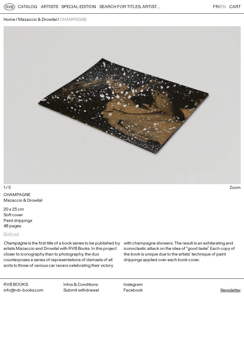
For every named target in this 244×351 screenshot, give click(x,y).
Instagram (133, 284)
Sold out (11, 234)
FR (216, 6)
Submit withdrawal (81, 290)
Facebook (133, 290)
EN (223, 6)
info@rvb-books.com (23, 290)
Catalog (27, 6)
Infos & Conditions (80, 284)
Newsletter (230, 290)
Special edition (78, 6)
